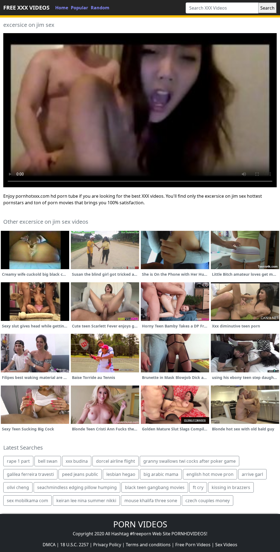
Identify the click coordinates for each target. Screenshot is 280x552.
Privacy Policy (107, 545)
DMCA (49, 545)
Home (61, 8)
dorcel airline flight (115, 461)
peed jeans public (80, 474)
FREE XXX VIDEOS (26, 7)
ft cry (198, 487)
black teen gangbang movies (155, 487)
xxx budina (77, 461)
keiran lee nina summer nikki (86, 501)
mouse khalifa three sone (150, 501)
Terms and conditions (148, 545)
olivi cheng (18, 487)
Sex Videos (226, 545)
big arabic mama (161, 474)
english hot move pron (210, 474)
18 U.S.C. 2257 (74, 545)
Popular (79, 8)
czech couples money (207, 501)
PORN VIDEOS (140, 524)
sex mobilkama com (27, 501)
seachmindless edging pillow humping (77, 487)
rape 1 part (18, 461)
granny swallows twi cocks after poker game (189, 461)
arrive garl (252, 474)
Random (100, 8)
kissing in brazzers (231, 487)
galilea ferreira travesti (30, 474)
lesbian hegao (120, 474)
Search (267, 8)
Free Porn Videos (193, 545)
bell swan (47, 461)
